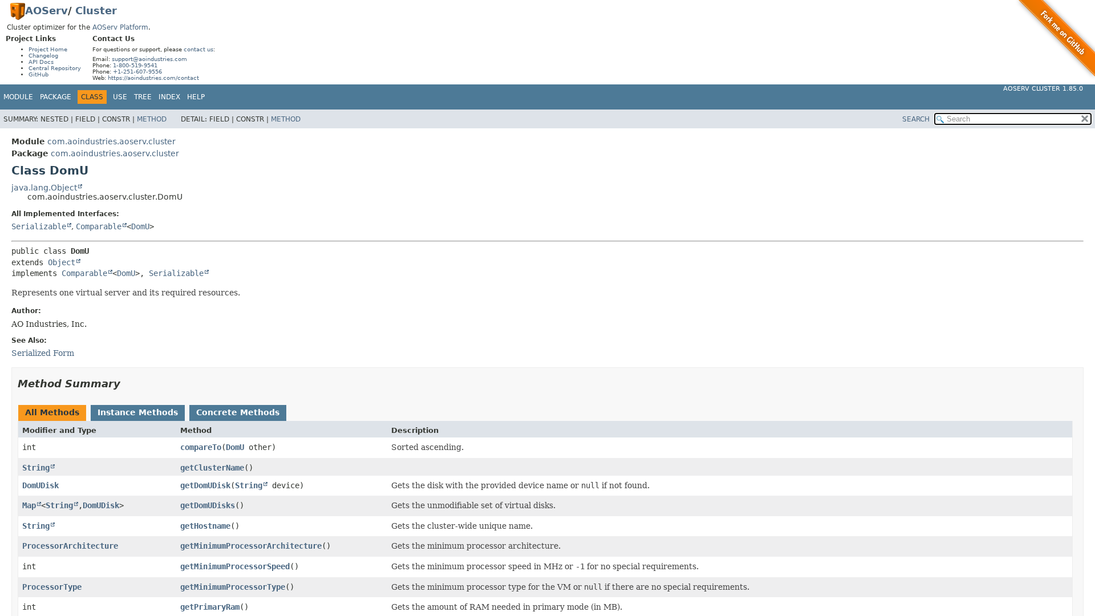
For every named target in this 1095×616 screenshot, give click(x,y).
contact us (198, 49)
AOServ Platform (120, 27)
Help (196, 97)
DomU (140, 226)
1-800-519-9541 (135, 65)
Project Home (48, 49)
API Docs (41, 62)
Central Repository (55, 68)
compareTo (200, 447)
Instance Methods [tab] (138, 412)
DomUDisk (40, 485)
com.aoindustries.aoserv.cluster (111, 141)
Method (152, 119)
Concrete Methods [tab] (237, 412)
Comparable (98, 226)
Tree (143, 97)
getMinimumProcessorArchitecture (251, 545)
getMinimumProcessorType (232, 586)
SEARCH (916, 119)
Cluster (96, 11)
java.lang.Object (44, 187)
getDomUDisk (205, 485)
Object (61, 262)
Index (169, 97)
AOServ (46, 11)
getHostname (205, 525)
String (36, 467)
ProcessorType (52, 586)
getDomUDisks (207, 505)
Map (29, 505)
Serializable (38, 226)
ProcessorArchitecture (70, 545)
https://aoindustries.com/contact (153, 78)
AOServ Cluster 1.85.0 (1043, 88)
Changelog (43, 55)
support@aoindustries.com (149, 59)
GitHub (38, 74)
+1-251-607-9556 (137, 71)
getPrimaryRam (210, 606)
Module (18, 97)
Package (55, 97)
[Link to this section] (128, 384)
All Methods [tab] (52, 412)
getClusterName (212, 467)
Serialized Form (42, 353)
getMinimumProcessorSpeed (235, 566)
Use (120, 97)
